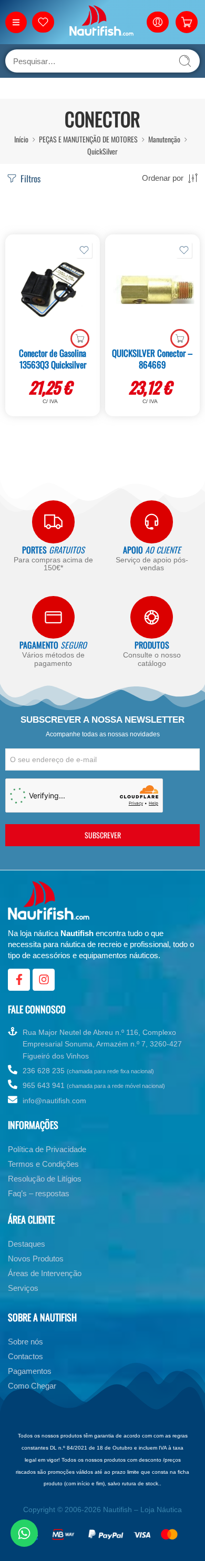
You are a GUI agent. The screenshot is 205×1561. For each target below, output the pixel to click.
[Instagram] (44, 980)
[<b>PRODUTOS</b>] (151, 617)
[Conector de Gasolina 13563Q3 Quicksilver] (53, 290)
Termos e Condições (43, 1163)
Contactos (25, 1356)
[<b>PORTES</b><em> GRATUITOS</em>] (53, 521)
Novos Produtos (36, 1258)
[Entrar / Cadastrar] (157, 22)
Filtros (29, 178)
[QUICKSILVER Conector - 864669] (152, 290)
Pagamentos (30, 1371)
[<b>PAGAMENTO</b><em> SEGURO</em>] (53, 617)
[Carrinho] (186, 22)
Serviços (23, 1287)
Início (21, 139)
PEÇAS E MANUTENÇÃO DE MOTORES (88, 139)
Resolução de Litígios (44, 1178)
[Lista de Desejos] (84, 250)
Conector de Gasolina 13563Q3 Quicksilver (52, 358)
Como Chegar (32, 1385)
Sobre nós (25, 1341)
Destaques (26, 1243)
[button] (79, 338)
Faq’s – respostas (38, 1193)
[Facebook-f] (19, 980)
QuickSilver (102, 151)
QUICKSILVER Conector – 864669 (152, 358)
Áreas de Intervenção (44, 1273)
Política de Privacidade (47, 1149)
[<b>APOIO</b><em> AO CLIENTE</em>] (151, 521)
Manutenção (164, 139)
